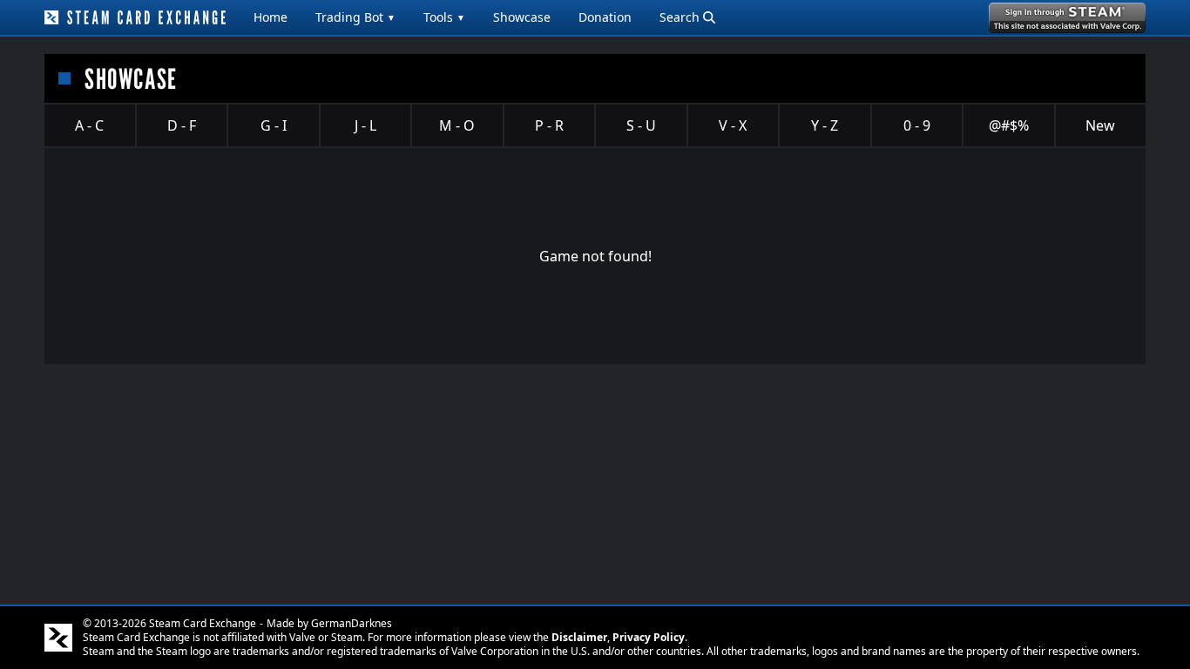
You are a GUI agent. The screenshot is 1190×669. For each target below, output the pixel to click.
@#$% (1009, 125)
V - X (733, 125)
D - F (181, 125)
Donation (605, 17)
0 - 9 (916, 125)
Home (270, 17)
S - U (641, 125)
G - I (273, 125)
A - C (89, 125)
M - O (457, 125)
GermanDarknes (351, 623)
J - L (365, 125)
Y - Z (824, 125)
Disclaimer (579, 637)
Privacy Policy (648, 637)
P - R (549, 125)
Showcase (522, 17)
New (1100, 125)
